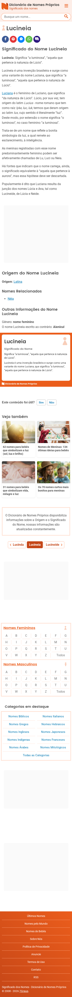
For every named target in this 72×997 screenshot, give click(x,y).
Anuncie (36, 954)
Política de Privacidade (36, 946)
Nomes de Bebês (36, 931)
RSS (36, 977)
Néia (11, 299)
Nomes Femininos (19, 628)
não (51, 402)
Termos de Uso (36, 961)
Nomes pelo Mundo (36, 923)
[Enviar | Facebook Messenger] (21, 39)
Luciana (7, 93)
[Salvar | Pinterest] (13, 39)
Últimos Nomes (36, 916)
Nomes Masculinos (20, 664)
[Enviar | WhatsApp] (29, 39)
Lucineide (52, 544)
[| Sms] (36, 39)
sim (41, 402)
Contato (36, 969)
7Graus (23, 991)
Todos (60, 655)
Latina (18, 281)
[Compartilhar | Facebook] (5, 39)
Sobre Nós (36, 938)
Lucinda (18, 544)
